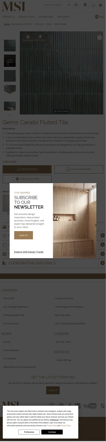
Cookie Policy (52, 426)
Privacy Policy (66, 426)
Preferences (29, 432)
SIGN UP (23, 235)
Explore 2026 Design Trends (28, 251)
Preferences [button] (54, 420)
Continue (52, 432)
